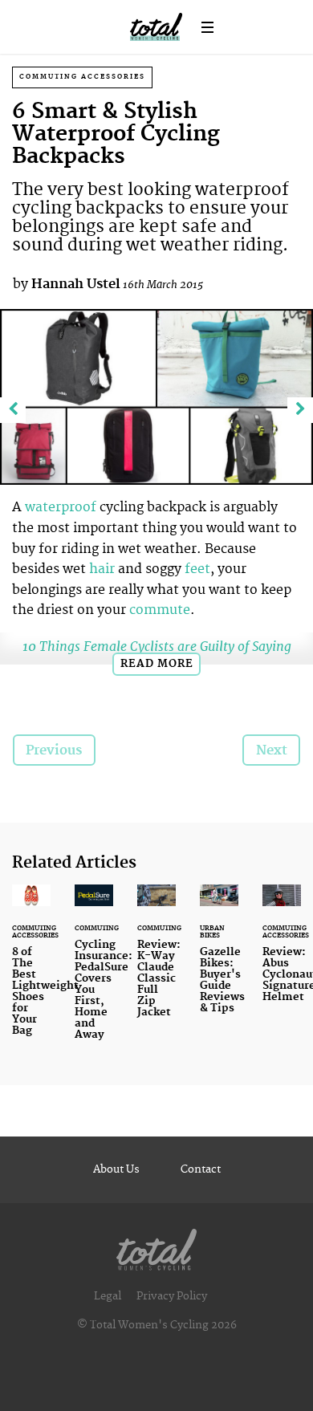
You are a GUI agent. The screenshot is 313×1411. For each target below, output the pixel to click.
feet (197, 569)
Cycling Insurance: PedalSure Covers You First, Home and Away (94, 971)
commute (159, 610)
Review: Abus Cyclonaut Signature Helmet (281, 953)
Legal (107, 1296)
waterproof (62, 507)
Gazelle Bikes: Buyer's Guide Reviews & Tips (219, 958)
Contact (201, 1169)
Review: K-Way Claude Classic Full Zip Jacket (156, 960)
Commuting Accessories (82, 76)
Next (271, 750)
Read (156, 663)
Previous (54, 750)
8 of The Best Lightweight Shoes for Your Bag (31, 969)
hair (102, 569)
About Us (116, 1169)
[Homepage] (156, 1246)
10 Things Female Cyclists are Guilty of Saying (156, 646)
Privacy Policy (171, 1296)
